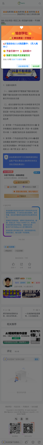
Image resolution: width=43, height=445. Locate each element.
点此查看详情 (23, 66)
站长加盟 (36, 66)
